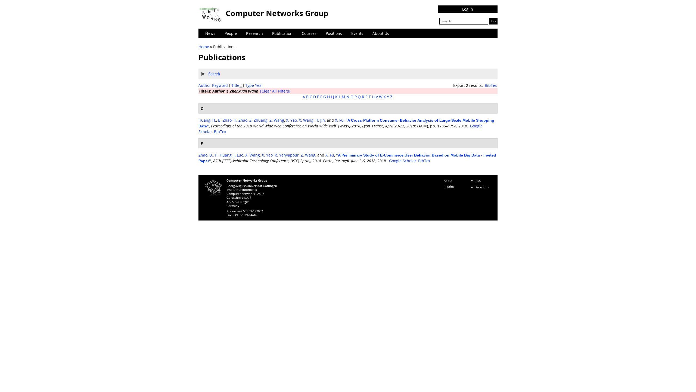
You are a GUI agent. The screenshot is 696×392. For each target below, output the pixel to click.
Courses (309, 33)
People (231, 33)
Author (204, 85)
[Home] (210, 14)
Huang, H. (207, 120)
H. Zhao (240, 120)
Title (235, 85)
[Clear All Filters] (275, 91)
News (210, 33)
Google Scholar (402, 160)
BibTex (491, 85)
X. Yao (291, 120)
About (448, 181)
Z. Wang (276, 120)
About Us (380, 33)
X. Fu (339, 120)
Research (254, 33)
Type (249, 85)
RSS (478, 181)
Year (259, 85)
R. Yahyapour (287, 155)
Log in (467, 9)
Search (214, 74)
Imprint (449, 186)
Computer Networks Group (277, 13)
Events (357, 33)
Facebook (482, 187)
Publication (282, 33)
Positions (334, 33)
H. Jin (320, 120)
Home (203, 46)
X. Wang (306, 120)
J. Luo (238, 155)
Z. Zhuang (258, 120)
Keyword (220, 85)
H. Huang (223, 155)
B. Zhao (225, 120)
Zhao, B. (205, 155)
